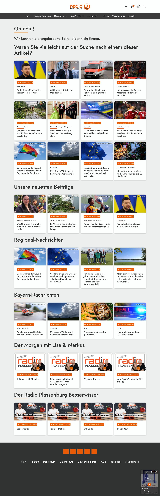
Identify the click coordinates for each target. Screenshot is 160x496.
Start (27, 15)
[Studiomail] (29, 6)
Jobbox (106, 15)
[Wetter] (138, 6)
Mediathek (92, 15)
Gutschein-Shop (118, 15)
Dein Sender (76, 15)
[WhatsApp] (16, 6)
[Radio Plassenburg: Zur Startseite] (80, 6)
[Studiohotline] (34, 6)
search (144, 6)
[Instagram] (25, 6)
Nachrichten (59, 15)
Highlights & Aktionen (42, 15)
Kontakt (131, 15)
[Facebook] (20, 6)
